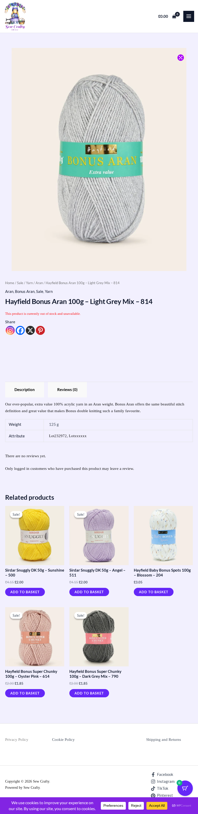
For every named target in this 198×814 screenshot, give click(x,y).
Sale (20, 283)
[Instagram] (10, 330)
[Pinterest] (40, 330)
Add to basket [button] (25, 592)
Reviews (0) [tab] (67, 389)
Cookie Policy (63, 739)
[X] (30, 330)
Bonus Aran (25, 291)
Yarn (29, 283)
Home (9, 283)
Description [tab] (24, 389)
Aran (39, 283)
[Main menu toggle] (188, 16)
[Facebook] (20, 330)
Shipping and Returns (163, 739)
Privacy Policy (16, 739)
